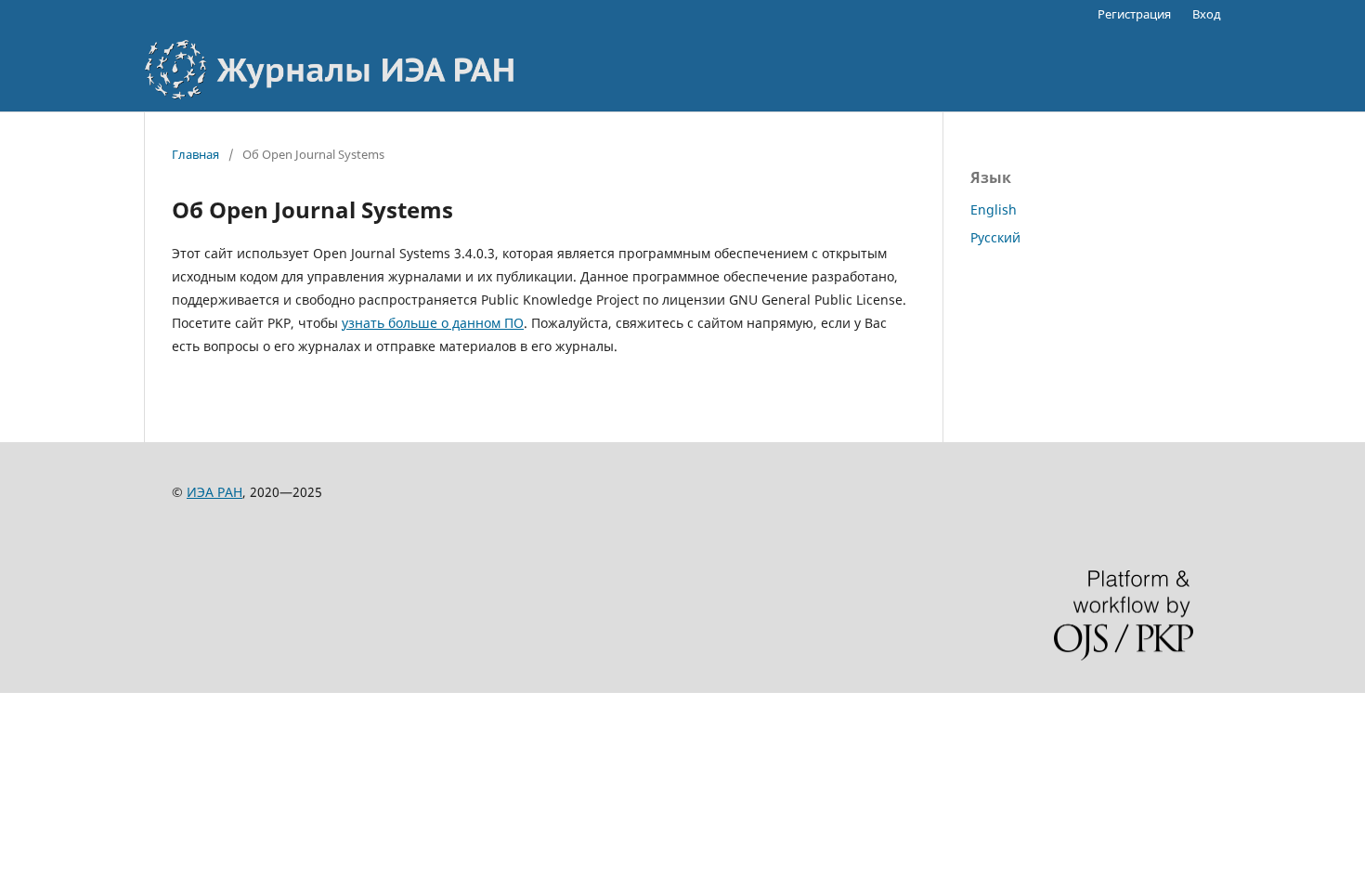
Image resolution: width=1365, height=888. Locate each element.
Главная (195, 154)
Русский (995, 237)
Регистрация (1134, 14)
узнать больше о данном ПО (433, 323)
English (993, 209)
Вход (1206, 14)
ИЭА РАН (214, 492)
